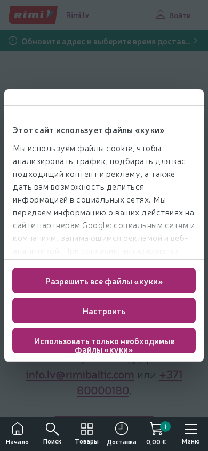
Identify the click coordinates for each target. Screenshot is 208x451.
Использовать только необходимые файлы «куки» (104, 344)
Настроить (104, 310)
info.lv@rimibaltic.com (80, 373)
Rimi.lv (78, 14)
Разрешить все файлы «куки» (104, 280)
